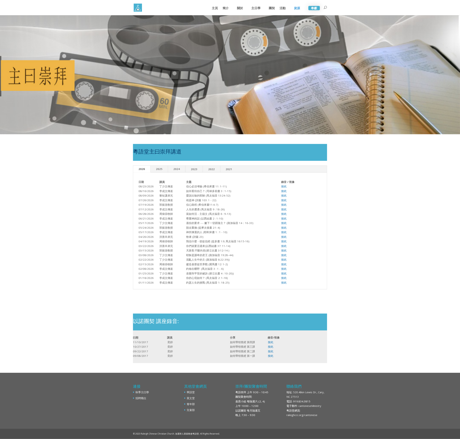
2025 (159, 169)
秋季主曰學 (142, 392)
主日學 (256, 8)
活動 (283, 8)
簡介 (226, 8)
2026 (142, 169)
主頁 (215, 8)
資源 (297, 8)
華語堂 (191, 392)
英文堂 (191, 398)
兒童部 (191, 410)
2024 (176, 169)
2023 (194, 169)
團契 (272, 8)
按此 (284, 186)
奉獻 (314, 8)
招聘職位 (140, 398)
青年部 (191, 404)
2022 (211, 169)
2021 (229, 169)
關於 (240, 8)
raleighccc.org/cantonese (301, 415)
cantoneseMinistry (309, 406)
